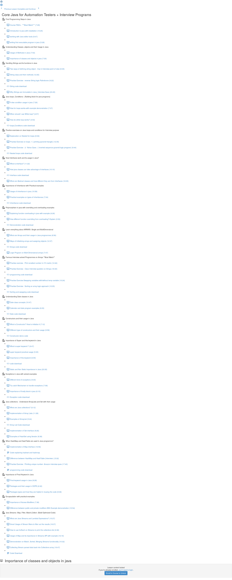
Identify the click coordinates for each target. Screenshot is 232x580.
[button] (1, 2)
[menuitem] (1, 5)
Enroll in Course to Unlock (116, 573)
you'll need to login (126, 570)
